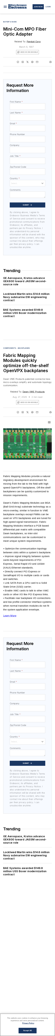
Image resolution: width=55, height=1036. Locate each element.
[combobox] (27, 183)
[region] (27, 1025)
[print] (50, 62)
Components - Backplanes (16, 348)
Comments (15, 190)
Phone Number (17, 134)
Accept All (27, 1031)
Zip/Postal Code (18, 167)
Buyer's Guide (10, 22)
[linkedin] (22, 62)
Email (13, 123)
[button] (5, 7)
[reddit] (32, 62)
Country (15, 178)
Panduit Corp (34, 41)
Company (14, 145)
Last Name (16, 112)
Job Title (15, 156)
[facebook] (18, 62)
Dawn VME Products (34, 391)
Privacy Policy (28, 1023)
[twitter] (27, 62)
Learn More (9, 615)
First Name (16, 101)
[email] (37, 62)
